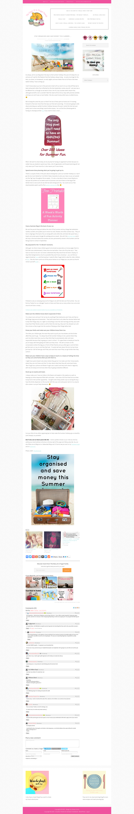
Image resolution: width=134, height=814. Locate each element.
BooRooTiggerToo (33, 696)
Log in (88, 812)
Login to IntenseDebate (47, 748)
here (43, 111)
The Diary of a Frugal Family (37, 18)
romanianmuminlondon (36, 715)
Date (32, 610)
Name (27, 750)
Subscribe (66, 570)
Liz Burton (31, 643)
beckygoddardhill (34, 688)
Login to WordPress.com (56, 748)
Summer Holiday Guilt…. (31, 549)
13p (40, 653)
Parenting (62, 602)
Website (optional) (65, 750)
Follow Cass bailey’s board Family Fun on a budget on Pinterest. (44, 310)
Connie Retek (32, 723)
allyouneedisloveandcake (36, 613)
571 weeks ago (38, 632)
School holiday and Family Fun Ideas (72, 602)
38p (44, 715)
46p (40, 688)
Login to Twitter (64, 748)
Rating (36, 610)
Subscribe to (28, 756)
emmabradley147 (34, 653)
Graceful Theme (59, 812)
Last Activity (42, 610)
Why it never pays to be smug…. (51, 549)
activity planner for (51, 185)
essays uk (32, 632)
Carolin (30, 704)
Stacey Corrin (75, 809)
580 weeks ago (40, 677)
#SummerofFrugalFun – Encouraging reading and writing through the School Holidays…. (70, 540)
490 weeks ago (39, 723)
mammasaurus (32, 661)
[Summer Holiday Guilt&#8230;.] (34, 539)
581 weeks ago (49, 613)
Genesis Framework (72, 812)
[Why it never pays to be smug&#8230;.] (52, 539)
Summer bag (71, 236)
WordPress (82, 812)
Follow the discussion (78, 607)
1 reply (32, 628)
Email (45, 750)
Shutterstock (37, 451)
